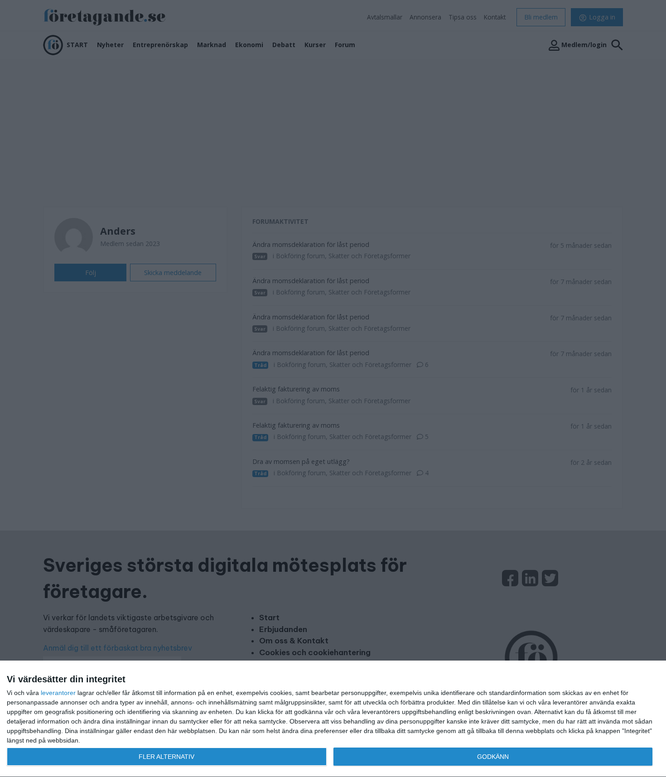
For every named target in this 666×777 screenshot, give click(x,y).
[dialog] (333, 719)
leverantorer (58, 693)
